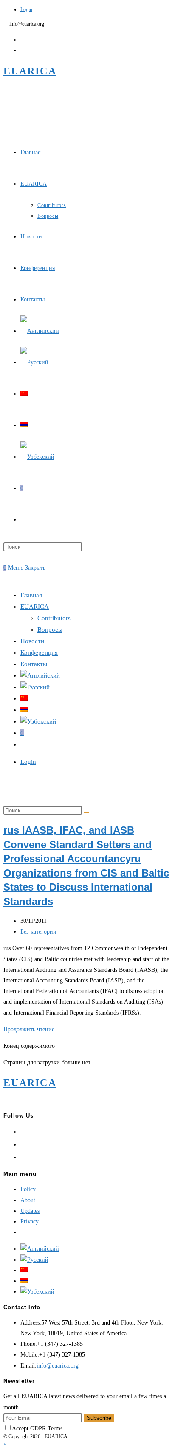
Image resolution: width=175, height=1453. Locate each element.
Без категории (38, 931)
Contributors (54, 618)
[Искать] (87, 812)
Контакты (33, 664)
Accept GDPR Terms (37, 1428)
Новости (32, 641)
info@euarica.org (58, 1365)
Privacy (29, 1221)
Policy (28, 1189)
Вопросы (49, 629)
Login (26, 9)
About (27, 1200)
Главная (31, 595)
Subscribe (99, 1418)
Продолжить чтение (28, 1029)
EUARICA (29, 71)
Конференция (39, 652)
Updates (30, 1211)
